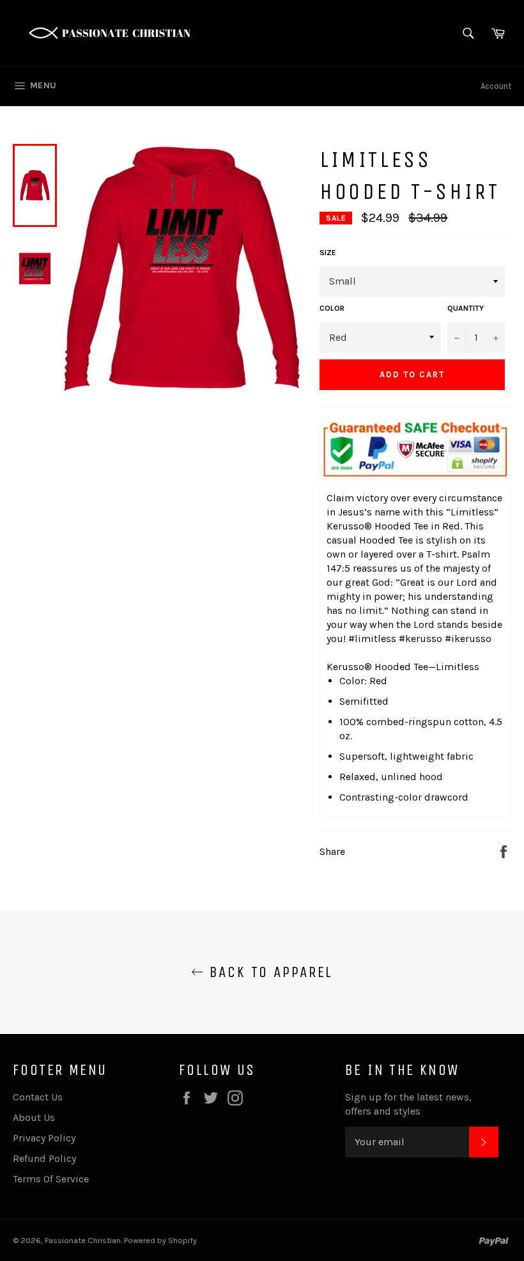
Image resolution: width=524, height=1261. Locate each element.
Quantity (465, 308)
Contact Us (38, 1097)
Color (332, 308)
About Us (34, 1117)
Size (328, 252)
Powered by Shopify (160, 1240)
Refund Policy (44, 1158)
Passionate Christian (83, 1240)
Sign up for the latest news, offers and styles (408, 1104)
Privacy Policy (44, 1138)
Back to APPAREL (268, 972)
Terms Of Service (51, 1179)
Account (496, 86)
